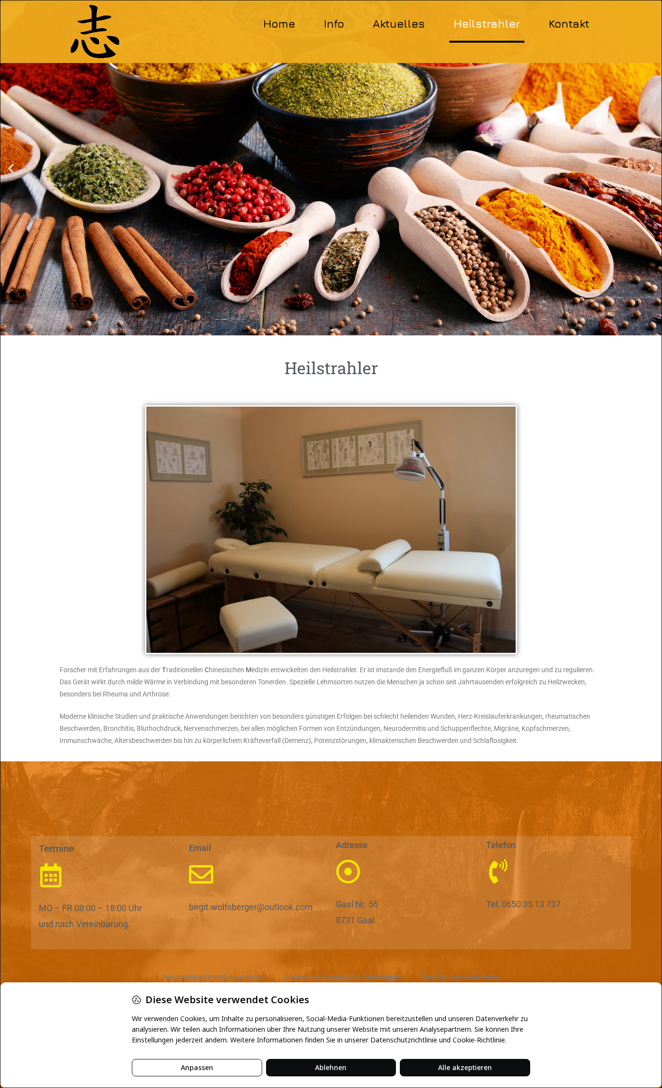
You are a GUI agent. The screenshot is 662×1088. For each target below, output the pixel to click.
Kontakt (569, 23)
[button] (11, 168)
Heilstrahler (487, 23)
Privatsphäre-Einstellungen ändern (215, 977)
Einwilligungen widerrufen (460, 977)
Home (279, 23)
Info (334, 23)
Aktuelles (399, 23)
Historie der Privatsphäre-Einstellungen (344, 977)
